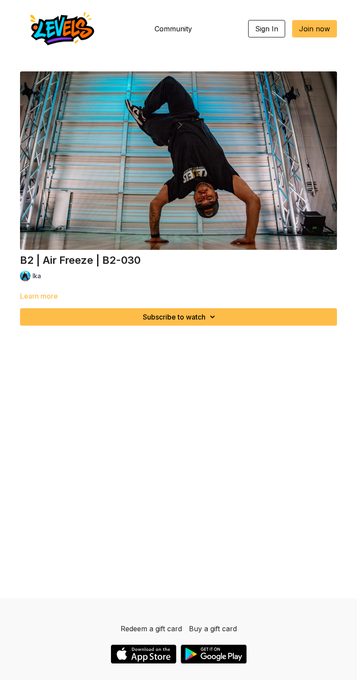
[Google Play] (213, 654)
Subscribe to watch (174, 317)
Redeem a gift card (151, 628)
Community (173, 28)
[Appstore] (143, 654)
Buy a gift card (213, 628)
